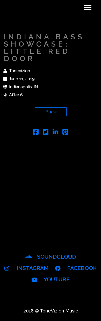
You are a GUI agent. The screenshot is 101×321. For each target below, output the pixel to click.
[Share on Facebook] (36, 132)
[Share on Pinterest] (65, 132)
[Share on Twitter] (46, 132)
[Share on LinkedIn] (55, 132)
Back (50, 111)
